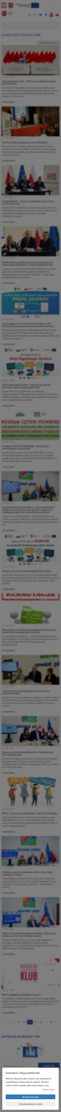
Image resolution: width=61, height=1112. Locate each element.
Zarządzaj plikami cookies (30, 1104)
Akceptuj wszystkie (30, 1096)
